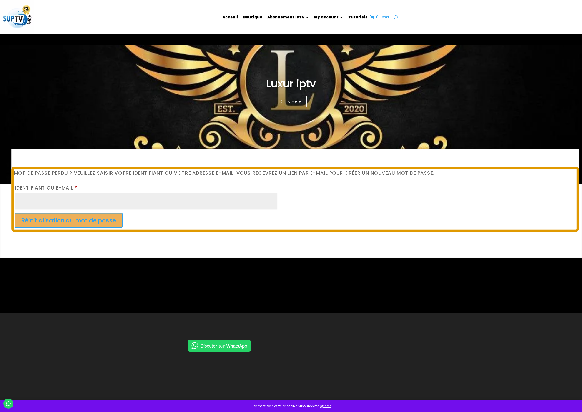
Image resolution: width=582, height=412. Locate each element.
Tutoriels (358, 17)
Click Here (291, 101)
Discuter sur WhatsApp (224, 345)
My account (326, 17)
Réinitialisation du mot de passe (68, 220)
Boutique (252, 17)
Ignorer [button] (325, 406)
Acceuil (230, 17)
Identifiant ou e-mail (63, 188)
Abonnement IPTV (286, 17)
